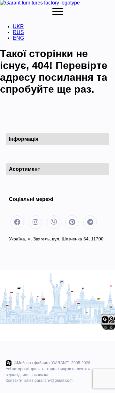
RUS (18, 32)
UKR (18, 26)
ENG (18, 38)
